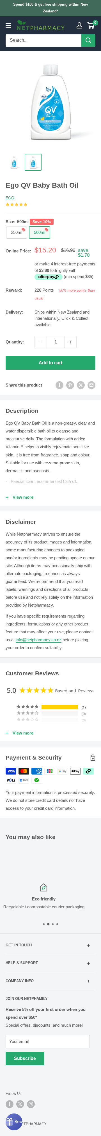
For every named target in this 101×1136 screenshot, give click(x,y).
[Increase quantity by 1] (70, 342)
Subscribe (25, 1058)
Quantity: (15, 342)
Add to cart (50, 362)
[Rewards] (14, 1121)
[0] (90, 25)
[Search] (88, 40)
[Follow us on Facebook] (9, 1104)
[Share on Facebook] (59, 385)
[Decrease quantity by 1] (41, 342)
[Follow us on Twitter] (20, 1104)
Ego (10, 198)
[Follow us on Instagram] (31, 1104)
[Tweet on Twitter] (81, 385)
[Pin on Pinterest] (70, 385)
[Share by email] (91, 385)
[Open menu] (8, 25)
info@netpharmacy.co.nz (38, 639)
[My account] (79, 25)
